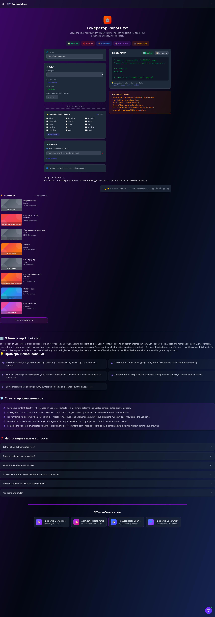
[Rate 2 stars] (156, 188)
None (101, 115)
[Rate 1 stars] (153, 188)
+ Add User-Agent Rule (74, 106)
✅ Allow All (73, 43)
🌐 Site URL (50, 52)
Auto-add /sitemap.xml (58, 148)
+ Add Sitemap (51, 159)
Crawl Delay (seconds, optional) (57, 93)
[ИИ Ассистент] (208, 610)
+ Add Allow (50, 90)
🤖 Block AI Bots (122, 43)
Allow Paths (50, 86)
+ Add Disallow (51, 83)
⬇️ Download (147, 53)
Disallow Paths (51, 80)
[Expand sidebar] (3, 4)
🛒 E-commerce (140, 43)
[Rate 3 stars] (160, 188)
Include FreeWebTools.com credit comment (67, 168)
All (98, 115)
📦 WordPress (104, 43)
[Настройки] (212, 4)
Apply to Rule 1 (53, 134)
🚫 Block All (88, 43)
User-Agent (50, 71)
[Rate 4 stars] (164, 188)
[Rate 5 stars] (168, 188)
